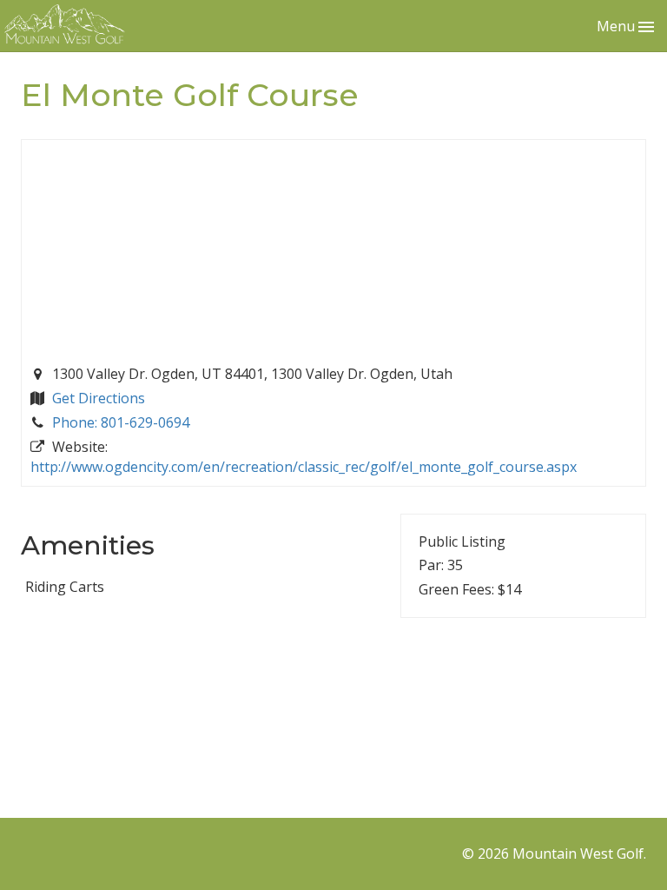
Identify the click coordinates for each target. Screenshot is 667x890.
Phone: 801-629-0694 (120, 422)
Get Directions (98, 398)
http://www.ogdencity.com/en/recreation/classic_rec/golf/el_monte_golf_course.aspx (303, 466)
